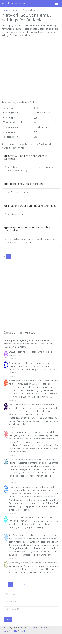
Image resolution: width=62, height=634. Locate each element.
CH (10, 631)
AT (5, 631)
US (39, 627)
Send (7, 619)
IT (30, 631)
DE (53, 627)
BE (49, 627)
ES (25, 631)
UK (44, 627)
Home (5, 10)
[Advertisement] (31, 68)
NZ (15, 631)
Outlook (15, 10)
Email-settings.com (14, 3)
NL (34, 627)
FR (20, 631)
